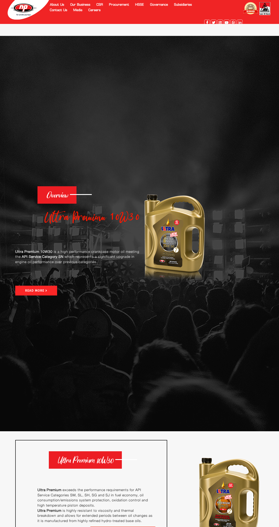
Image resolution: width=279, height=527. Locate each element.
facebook (207, 22)
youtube (227, 22)
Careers (94, 10)
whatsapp (233, 22)
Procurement (119, 5)
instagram (220, 22)
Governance (159, 5)
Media (77, 10)
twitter (213, 22)
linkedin (240, 22)
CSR (100, 5)
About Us (57, 5)
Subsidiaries (183, 5)
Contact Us (58, 10)
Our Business (80, 5)
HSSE (139, 5)
